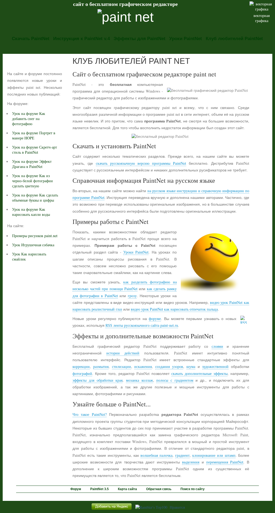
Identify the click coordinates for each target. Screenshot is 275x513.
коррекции (81, 366)
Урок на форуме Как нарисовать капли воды (31, 212)
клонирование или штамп (214, 455)
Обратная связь (158, 489)
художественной (215, 366)
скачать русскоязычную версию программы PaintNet (141, 163)
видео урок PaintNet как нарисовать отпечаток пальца (174, 309)
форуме (155, 318)
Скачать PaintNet (30, 38)
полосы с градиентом (174, 380)
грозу (132, 295)
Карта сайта (127, 489)
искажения (143, 366)
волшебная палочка (156, 455)
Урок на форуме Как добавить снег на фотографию (28, 118)
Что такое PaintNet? (89, 414)
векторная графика (262, 18)
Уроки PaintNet (185, 38)
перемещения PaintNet (225, 462)
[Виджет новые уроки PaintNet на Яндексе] (111, 509)
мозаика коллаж (139, 380)
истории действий (122, 353)
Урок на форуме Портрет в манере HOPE (33, 135)
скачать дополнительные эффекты (199, 373)
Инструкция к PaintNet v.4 (81, 38)
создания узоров (169, 366)
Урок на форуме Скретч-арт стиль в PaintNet (34, 150)
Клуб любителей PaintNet (234, 38)
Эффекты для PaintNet (139, 38)
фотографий (82, 373)
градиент (182, 455)
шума (190, 366)
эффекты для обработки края (97, 380)
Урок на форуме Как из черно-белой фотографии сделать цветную (32, 180)
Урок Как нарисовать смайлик (29, 256)
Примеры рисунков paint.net (34, 235)
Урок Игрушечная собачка (33, 244)
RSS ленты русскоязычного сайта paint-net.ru (142, 325)
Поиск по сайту (192, 489)
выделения (190, 462)
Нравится (177, 507)
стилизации (121, 366)
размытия (100, 366)
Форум (75, 489)
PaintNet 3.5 (99, 489)
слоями (217, 346)
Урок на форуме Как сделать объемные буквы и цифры (35, 197)
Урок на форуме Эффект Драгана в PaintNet (32, 164)
